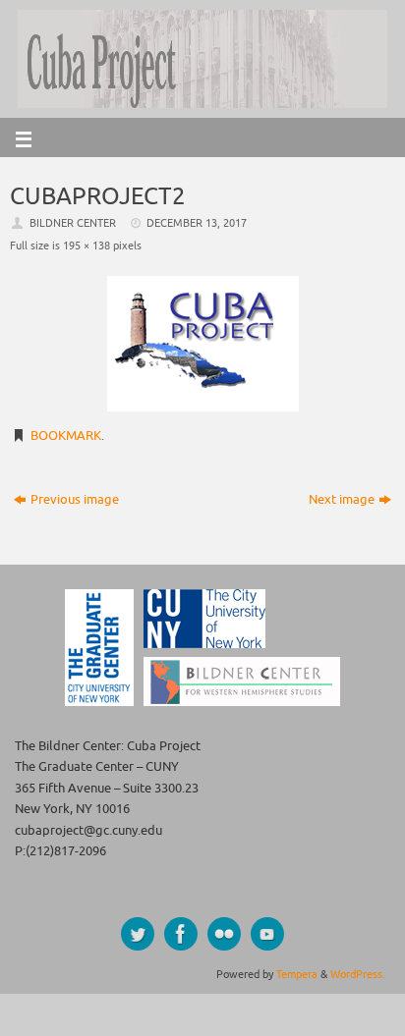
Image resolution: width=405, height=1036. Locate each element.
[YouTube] (267, 934)
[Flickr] (224, 934)
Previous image (74, 500)
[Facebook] (181, 934)
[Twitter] (137, 934)
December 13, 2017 (196, 223)
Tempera (297, 974)
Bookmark (65, 436)
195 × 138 (86, 245)
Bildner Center (72, 223)
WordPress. (357, 974)
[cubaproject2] (202, 343)
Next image (342, 500)
